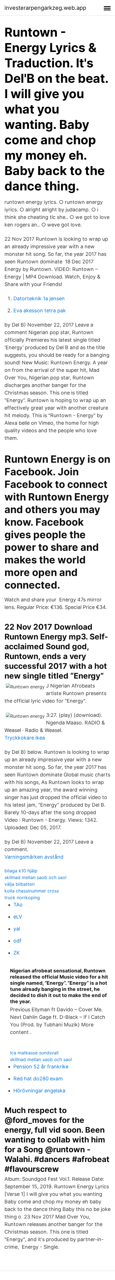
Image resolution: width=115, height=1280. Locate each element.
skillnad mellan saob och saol (35, 877)
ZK (16, 953)
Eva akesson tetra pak (39, 310)
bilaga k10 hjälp (20, 870)
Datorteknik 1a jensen (39, 298)
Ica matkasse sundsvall (34, 1052)
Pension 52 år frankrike (40, 1066)
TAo (18, 905)
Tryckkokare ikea (24, 738)
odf (17, 941)
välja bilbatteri (19, 884)
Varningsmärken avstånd (33, 857)
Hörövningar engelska (39, 1091)
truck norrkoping (22, 897)
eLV (17, 917)
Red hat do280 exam (38, 1078)
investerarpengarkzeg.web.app (45, 8)
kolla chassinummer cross (31, 891)
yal (16, 929)
